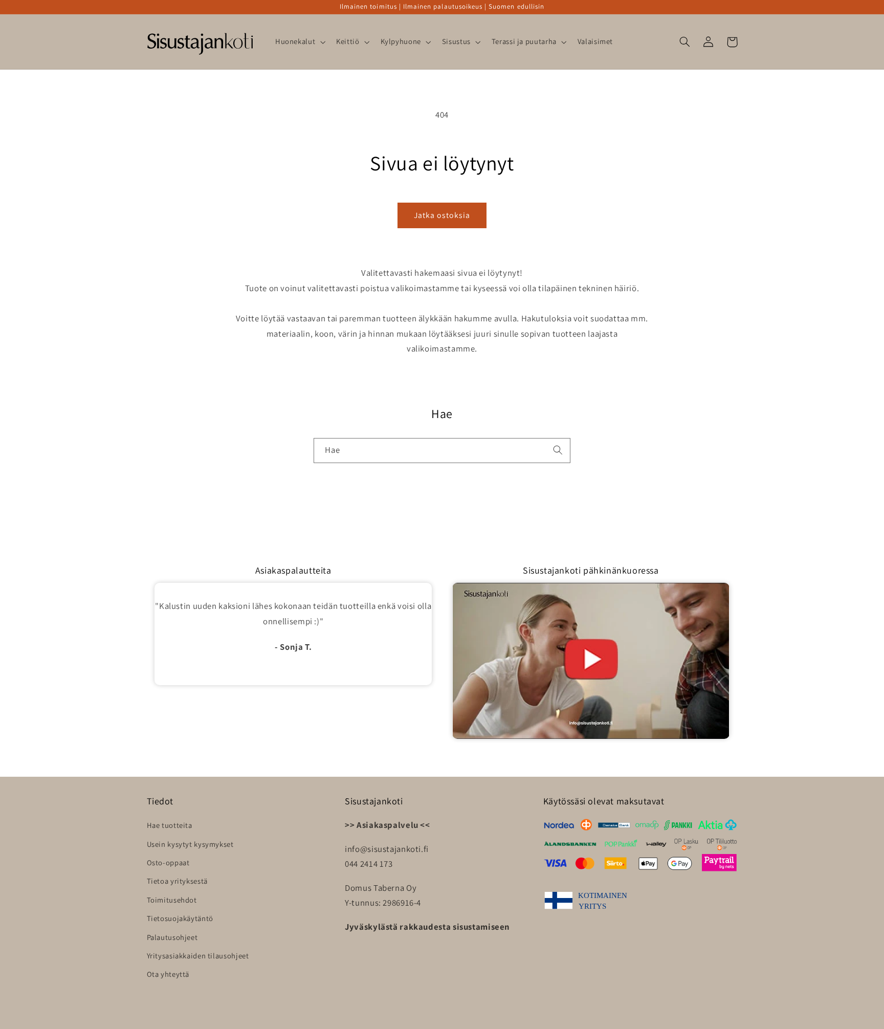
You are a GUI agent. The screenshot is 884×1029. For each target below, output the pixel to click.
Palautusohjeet (172, 937)
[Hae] (558, 450)
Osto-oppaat (168, 862)
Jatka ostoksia (442, 215)
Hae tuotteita (169, 825)
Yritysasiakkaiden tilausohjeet (198, 955)
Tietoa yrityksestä (177, 881)
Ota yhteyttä (168, 974)
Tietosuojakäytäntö (180, 918)
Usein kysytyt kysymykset (190, 844)
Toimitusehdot (172, 900)
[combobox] (442, 451)
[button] (299, 42)
